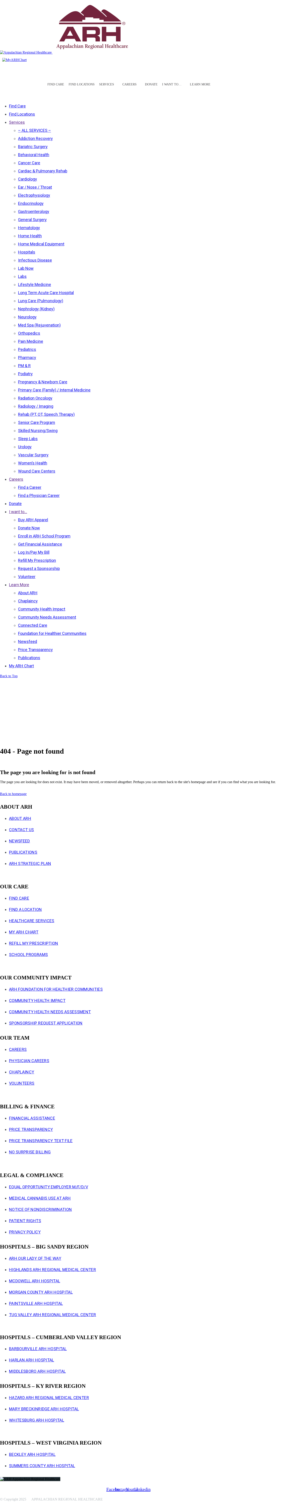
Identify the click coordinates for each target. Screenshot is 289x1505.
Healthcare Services (31, 920)
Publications (23, 852)
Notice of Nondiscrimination (40, 1209)
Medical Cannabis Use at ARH (40, 1198)
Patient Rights (25, 1220)
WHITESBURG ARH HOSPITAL (36, 1420)
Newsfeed (19, 841)
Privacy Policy (25, 1232)
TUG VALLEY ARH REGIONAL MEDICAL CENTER (52, 1314)
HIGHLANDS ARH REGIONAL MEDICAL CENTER (52, 1269)
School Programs (28, 954)
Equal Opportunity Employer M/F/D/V (48, 1187)
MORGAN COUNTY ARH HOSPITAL (41, 1292)
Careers (18, 1049)
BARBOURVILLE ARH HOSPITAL (38, 1348)
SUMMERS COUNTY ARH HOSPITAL (42, 1465)
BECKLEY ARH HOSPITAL (32, 1454)
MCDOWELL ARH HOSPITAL (34, 1281)
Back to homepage (13, 794)
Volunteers (22, 1083)
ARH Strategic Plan (30, 863)
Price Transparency (31, 1129)
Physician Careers (29, 1060)
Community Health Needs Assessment (50, 1011)
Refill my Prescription (33, 943)
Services (106, 84)
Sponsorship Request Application (46, 1023)
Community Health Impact (37, 1000)
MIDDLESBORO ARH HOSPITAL (37, 1371)
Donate (151, 84)
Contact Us (21, 829)
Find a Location (25, 909)
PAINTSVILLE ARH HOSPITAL (36, 1303)
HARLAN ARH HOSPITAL (31, 1360)
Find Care (55, 84)
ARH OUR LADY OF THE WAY (35, 1258)
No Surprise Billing (30, 1152)
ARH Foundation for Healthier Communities (56, 989)
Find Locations (82, 84)
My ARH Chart (23, 932)
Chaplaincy (21, 1072)
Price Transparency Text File (41, 1140)
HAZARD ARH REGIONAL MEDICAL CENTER (49, 1397)
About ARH (20, 818)
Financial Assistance (32, 1118)
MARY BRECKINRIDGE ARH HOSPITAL (44, 1409)
